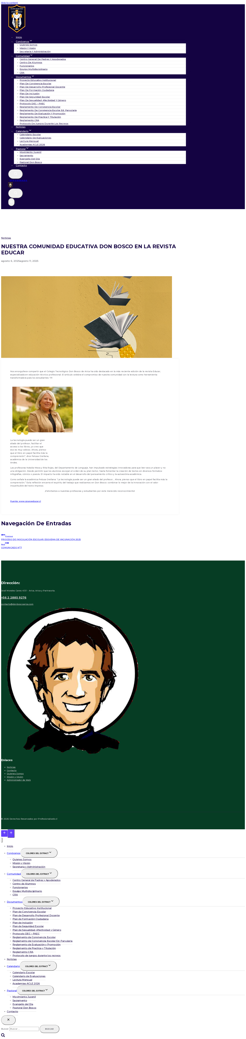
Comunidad (14, 874)
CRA (15, 894)
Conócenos (13, 853)
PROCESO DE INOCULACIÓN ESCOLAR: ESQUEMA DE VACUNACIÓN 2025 (41, 538)
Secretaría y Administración (35, 51)
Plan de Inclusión (30, 93)
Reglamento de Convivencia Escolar (40, 107)
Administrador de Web (19, 780)
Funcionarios (27, 66)
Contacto (21, 165)
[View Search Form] (15, 174)
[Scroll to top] (4, 833)
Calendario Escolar (30, 134)
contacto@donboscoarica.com (17, 604)
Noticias (6, 238)
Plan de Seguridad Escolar (35, 96)
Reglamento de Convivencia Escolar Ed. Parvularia (48, 110)
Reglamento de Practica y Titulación (40, 117)
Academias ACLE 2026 (32, 144)
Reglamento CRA (29, 120)
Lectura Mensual (29, 141)
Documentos (14, 902)
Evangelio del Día (30, 158)
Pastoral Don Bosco (31, 162)
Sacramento (26, 155)
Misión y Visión (28, 48)
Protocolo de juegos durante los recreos (44, 123)
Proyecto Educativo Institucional (38, 80)
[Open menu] (11, 202)
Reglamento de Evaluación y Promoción (42, 113)
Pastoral (12, 990)
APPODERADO (18, 180)
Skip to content (9, 2)
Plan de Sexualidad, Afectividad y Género (43, 100)
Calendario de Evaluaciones (35, 137)
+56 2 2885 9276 (13, 597)
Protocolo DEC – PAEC (32, 103)
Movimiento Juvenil (30, 152)
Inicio (10, 846)
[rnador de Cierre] (8, 1020)
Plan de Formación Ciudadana (37, 90)
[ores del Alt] (2, 840)
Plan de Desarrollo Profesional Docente (42, 87)
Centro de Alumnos (31, 62)
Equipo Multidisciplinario (34, 69)
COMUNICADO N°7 (11, 546)
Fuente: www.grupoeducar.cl (25, 501)
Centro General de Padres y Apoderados (43, 59)
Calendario (13, 966)
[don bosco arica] (10, 187)
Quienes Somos (28, 45)
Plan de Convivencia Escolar (35, 83)
